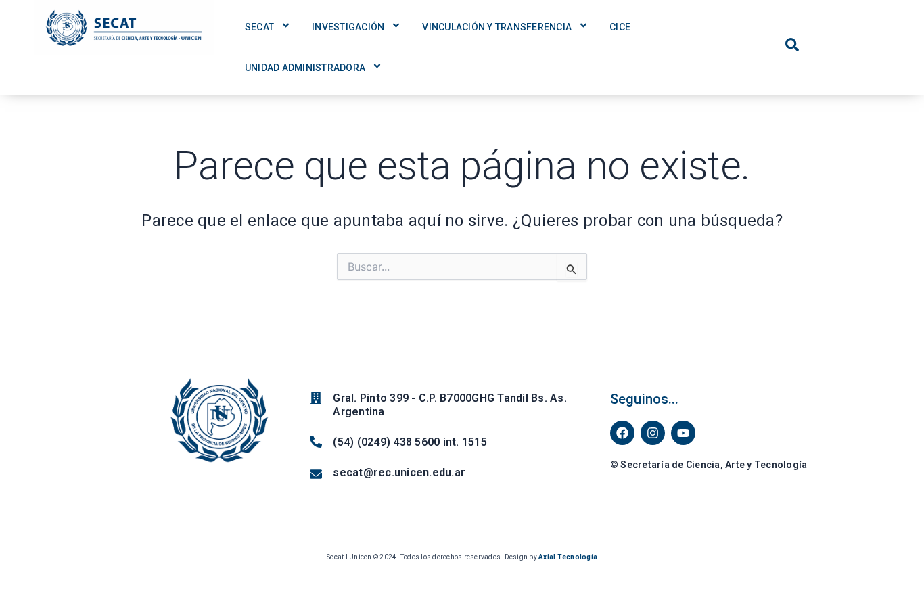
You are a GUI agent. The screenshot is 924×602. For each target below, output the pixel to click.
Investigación (348, 27)
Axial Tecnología (567, 557)
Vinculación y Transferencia (497, 27)
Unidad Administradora (305, 67)
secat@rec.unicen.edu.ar (399, 472)
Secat (259, 27)
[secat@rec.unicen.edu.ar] (316, 474)
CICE (619, 27)
